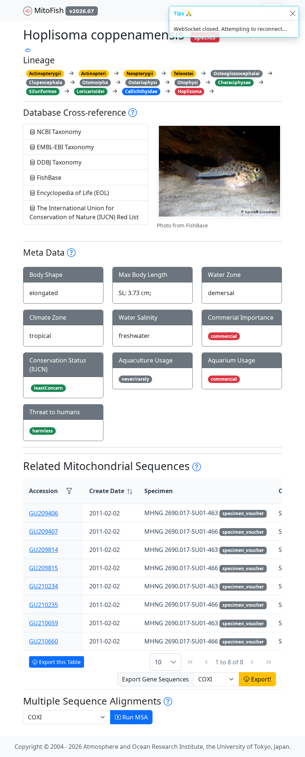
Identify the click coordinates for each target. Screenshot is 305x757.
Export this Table (59, 661)
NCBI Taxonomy (58, 132)
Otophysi (187, 82)
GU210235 (43, 605)
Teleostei (183, 73)
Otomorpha (95, 82)
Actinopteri (93, 73)
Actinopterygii (45, 73)
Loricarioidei (91, 91)
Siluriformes (43, 91)
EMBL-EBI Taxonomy (64, 147)
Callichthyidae (141, 91)
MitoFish (63, 10)
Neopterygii (139, 73)
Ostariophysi (142, 82)
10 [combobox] (158, 662)
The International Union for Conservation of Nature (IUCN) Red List (84, 212)
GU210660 (43, 641)
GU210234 (43, 586)
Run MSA (134, 717)
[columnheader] (110, 491)
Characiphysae (234, 82)
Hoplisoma (190, 91)
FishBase (48, 177)
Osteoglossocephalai (237, 73)
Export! (260, 679)
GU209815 (43, 568)
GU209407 (43, 531)
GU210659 (43, 623)
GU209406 (43, 513)
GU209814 (43, 550)
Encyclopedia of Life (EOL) (72, 193)
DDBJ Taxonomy (58, 162)
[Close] (292, 13)
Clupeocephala (45, 82)
